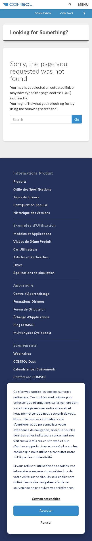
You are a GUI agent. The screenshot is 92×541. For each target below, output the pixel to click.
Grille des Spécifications (32, 189)
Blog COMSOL (24, 325)
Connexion (43, 13)
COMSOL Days (24, 361)
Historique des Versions (31, 212)
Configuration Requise (30, 205)
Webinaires (22, 353)
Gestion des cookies (46, 498)
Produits (20, 181)
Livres (18, 265)
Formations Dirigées (28, 301)
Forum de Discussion (29, 309)
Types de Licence (26, 197)
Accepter (46, 510)
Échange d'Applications (31, 317)
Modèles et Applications (32, 233)
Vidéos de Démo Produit (32, 241)
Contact (66, 13)
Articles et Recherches (30, 257)
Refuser (46, 522)
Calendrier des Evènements (34, 369)
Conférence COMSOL (29, 377)
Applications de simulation (34, 272)
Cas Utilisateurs (25, 249)
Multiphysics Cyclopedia (32, 332)
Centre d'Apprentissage (31, 293)
